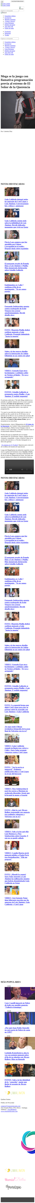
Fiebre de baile (9, 28)
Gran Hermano (9, 23)
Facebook (8, 31)
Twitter (7, 35)
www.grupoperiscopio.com (9, 1111)
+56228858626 (11, 1109)
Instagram (8, 33)
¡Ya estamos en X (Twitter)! (9, 445)
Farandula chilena (10, 16)
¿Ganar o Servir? (10, 21)
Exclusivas (8, 18)
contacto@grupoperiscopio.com (10, 1106)
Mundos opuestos (10, 19)
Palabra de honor (10, 25)
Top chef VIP (9, 26)
